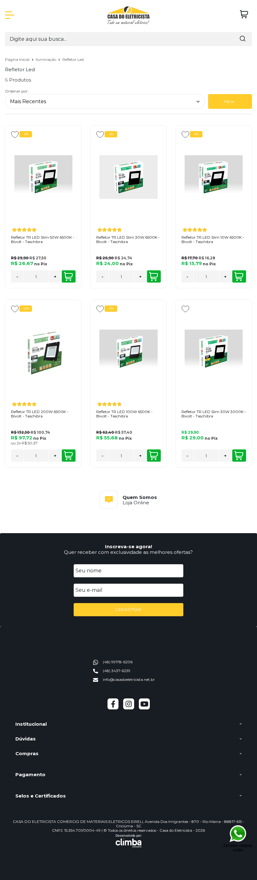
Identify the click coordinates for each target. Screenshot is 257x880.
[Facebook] (113, 708)
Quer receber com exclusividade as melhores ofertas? (128, 552)
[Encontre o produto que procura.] (242, 39)
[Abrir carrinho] (244, 14)
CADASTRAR (128, 609)
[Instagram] (128, 708)
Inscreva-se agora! (128, 546)
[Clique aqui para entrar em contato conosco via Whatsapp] (238, 838)
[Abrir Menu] (9, 15)
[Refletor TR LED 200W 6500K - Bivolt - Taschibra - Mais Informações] (43, 351)
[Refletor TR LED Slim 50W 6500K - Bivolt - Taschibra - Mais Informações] (43, 177)
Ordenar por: (17, 91)
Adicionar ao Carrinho (69, 276)
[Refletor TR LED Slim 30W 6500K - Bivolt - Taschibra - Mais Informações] (128, 177)
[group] (128, 499)
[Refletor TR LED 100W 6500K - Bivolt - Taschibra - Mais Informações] (128, 351)
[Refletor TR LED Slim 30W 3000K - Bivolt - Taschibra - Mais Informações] (213, 351)
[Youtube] (144, 708)
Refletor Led (73, 59)
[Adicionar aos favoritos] (15, 134)
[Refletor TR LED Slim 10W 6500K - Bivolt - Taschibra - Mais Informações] (213, 177)
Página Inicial (17, 59)
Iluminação (46, 59)
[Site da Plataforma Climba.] (129, 840)
